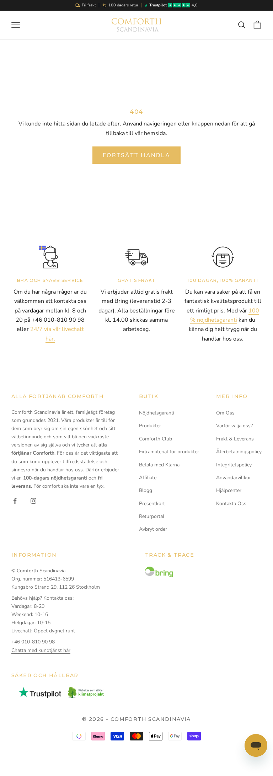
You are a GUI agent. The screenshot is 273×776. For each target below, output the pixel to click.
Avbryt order (153, 529)
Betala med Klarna (159, 464)
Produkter (150, 425)
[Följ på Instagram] (33, 500)
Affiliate (147, 477)
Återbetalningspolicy (239, 451)
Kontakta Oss (231, 503)
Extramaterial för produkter (169, 451)
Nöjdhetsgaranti (156, 413)
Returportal (151, 516)
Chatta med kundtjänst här (40, 650)
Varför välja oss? (234, 425)
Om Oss (225, 413)
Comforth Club (155, 438)
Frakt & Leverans (235, 438)
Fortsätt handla (136, 155)
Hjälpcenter (228, 490)
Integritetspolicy (234, 464)
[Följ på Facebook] (14, 500)
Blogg (145, 490)
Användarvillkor (233, 477)
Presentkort (152, 503)
